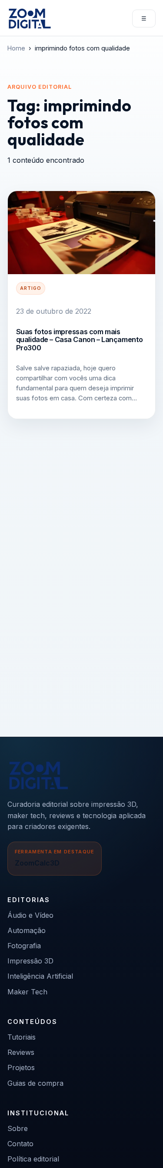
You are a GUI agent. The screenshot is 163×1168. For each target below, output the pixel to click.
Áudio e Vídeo (30, 915)
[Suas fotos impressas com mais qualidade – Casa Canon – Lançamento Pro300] (81, 232)
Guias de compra (35, 1083)
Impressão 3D (30, 961)
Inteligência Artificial (40, 976)
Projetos (21, 1067)
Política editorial (33, 1159)
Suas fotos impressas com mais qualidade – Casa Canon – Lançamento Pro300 (79, 339)
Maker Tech (27, 991)
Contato (20, 1143)
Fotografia (24, 945)
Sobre (17, 1128)
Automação (26, 930)
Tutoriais (21, 1037)
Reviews (20, 1052)
